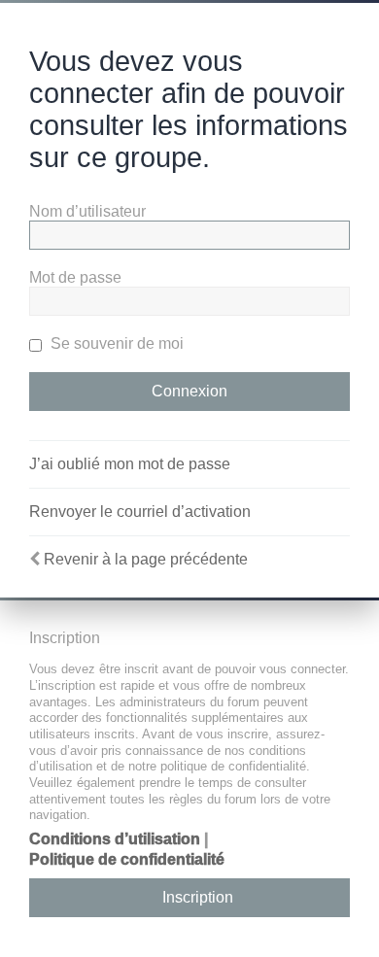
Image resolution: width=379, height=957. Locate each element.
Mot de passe (75, 277)
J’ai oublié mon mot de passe (129, 464)
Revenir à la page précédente (146, 559)
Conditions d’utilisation (114, 839)
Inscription (197, 897)
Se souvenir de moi (115, 343)
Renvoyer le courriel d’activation (140, 511)
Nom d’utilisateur (87, 211)
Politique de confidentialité (126, 859)
